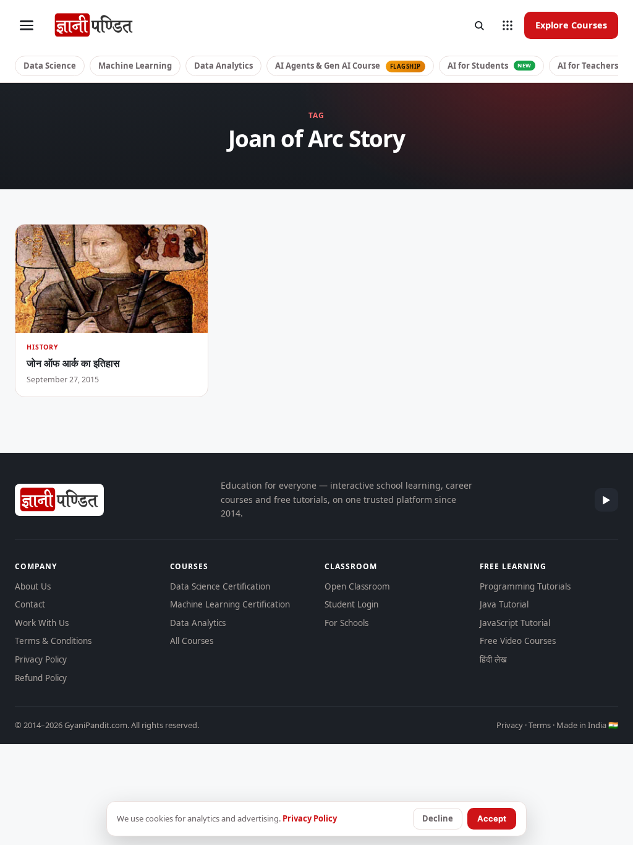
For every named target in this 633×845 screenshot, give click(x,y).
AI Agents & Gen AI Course (348, 65)
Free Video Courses (518, 640)
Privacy (509, 725)
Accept (491, 818)
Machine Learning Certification (230, 604)
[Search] (479, 25)
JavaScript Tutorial (515, 622)
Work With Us (42, 622)
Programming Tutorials (525, 586)
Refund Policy (41, 678)
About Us (33, 586)
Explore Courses (571, 25)
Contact (30, 604)
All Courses (191, 640)
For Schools (346, 622)
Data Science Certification (220, 586)
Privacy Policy (41, 659)
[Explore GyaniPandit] (507, 25)
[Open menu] (26, 25)
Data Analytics (223, 65)
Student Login (351, 604)
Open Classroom (357, 586)
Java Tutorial (504, 604)
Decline (437, 818)
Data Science (49, 65)
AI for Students (490, 65)
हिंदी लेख (493, 659)
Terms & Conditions (53, 640)
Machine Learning (135, 65)
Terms (540, 725)
